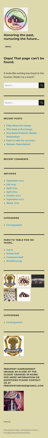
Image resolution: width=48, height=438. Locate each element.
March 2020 (12, 203)
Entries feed (12, 253)
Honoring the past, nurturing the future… (21, 37)
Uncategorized (14, 225)
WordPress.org (14, 261)
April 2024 (11, 192)
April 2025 (11, 188)
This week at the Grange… (20, 129)
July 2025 (11, 184)
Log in (9, 249)
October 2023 (13, 195)
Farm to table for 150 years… (21, 140)
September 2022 (15, 199)
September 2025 (15, 180)
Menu (8, 47)
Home (7, 421)
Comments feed (14, 257)
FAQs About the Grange (18, 125)
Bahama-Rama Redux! (18, 144)
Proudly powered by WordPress (17, 433)
